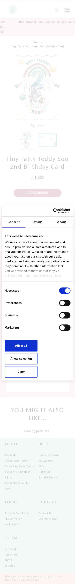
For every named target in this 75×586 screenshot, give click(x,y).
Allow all (21, 345)
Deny (21, 371)
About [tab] (61, 222)
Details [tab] (37, 222)
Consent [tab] (14, 222)
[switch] (64, 303)
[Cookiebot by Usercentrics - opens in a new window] (53, 210)
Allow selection (21, 358)
